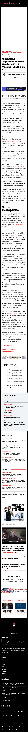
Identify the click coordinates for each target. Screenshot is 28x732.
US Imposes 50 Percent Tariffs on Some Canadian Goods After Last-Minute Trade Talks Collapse (13, 481)
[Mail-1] (18, 715)
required (21, 335)
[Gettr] (14, 712)
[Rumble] (21, 385)
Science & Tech (6, 451)
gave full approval (11, 313)
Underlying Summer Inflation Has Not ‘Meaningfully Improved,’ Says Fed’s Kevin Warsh (13, 447)
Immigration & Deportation (11, 52)
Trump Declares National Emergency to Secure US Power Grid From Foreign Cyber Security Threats (13, 460)
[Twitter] (11, 712)
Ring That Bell (8, 412)
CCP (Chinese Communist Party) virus (14, 141)
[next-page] (7, 429)
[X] (8, 387)
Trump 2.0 (5, 469)
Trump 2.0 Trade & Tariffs (9, 478)
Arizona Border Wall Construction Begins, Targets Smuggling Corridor (13, 440)
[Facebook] (1, 82)
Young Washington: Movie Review (14, 401)
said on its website (17, 133)
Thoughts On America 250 (12, 417)
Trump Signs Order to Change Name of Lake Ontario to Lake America (13, 474)
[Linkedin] (15, 82)
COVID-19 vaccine (14, 166)
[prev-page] (5, 429)
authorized (20, 290)
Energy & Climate (6, 457)
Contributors (10, 395)
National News (7, 435)
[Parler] (18, 385)
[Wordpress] (11, 715)
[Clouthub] (5, 729)
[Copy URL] (22, 82)
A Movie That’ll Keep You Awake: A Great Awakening (14, 406)
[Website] (14, 715)
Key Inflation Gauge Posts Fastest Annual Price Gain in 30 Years (7, 612)
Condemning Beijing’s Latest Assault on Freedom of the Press (20, 612)
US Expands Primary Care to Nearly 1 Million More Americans (14, 558)
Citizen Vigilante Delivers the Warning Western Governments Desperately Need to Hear (15, 424)
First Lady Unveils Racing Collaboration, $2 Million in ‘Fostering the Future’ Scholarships (13, 489)
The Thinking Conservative (17, 74)
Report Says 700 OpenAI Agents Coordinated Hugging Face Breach (11, 453)
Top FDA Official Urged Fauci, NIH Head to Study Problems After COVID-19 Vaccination (13, 548)
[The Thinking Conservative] (5, 74)
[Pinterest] (12, 82)
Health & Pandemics (9, 51)
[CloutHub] (8, 385)
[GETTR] (14, 385)
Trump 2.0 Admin (6, 472)
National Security (7, 438)
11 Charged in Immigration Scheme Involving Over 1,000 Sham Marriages (13, 566)
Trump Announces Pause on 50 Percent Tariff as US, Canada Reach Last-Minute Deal (13, 496)
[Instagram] (16, 385)
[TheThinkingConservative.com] (9, 3)
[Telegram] (8, 82)
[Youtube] (10, 387)
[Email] (25, 82)
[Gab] (12, 385)
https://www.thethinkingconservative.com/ (15, 367)
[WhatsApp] (5, 82)
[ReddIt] (19, 82)
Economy (4, 444)
